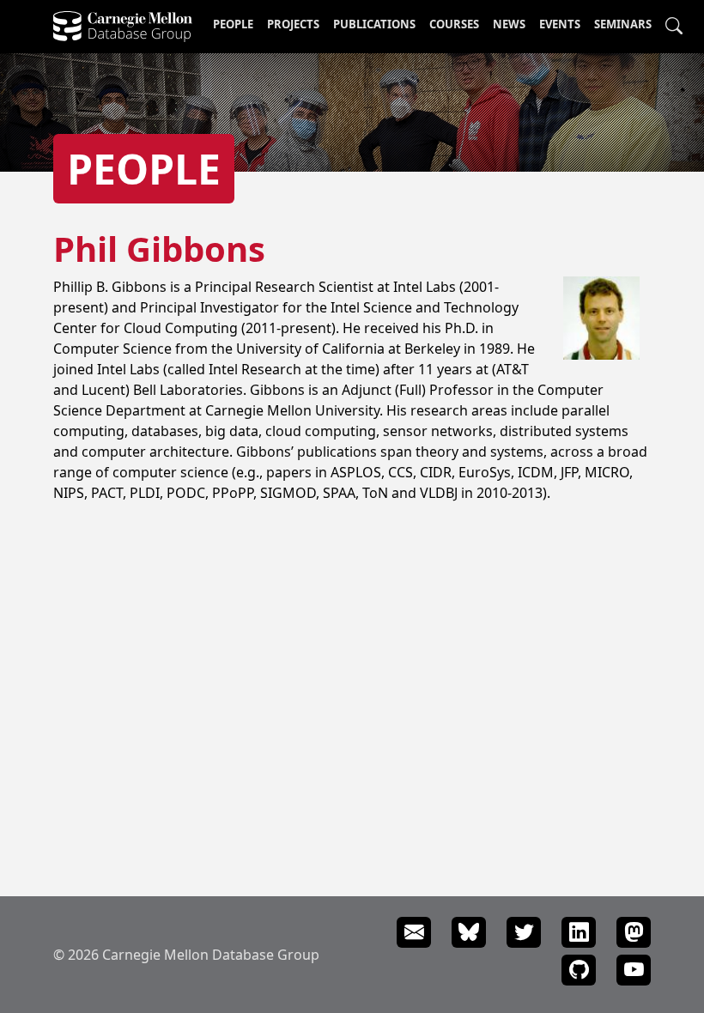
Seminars (623, 24)
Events (559, 24)
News (509, 24)
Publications (374, 24)
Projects (293, 24)
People (233, 24)
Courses (454, 24)
